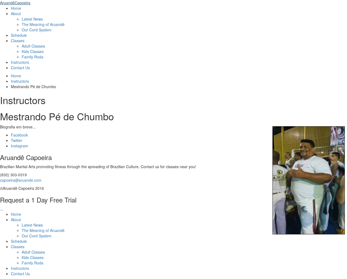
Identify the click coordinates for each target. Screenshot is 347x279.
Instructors (20, 62)
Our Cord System (37, 29)
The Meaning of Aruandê (43, 24)
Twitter (16, 140)
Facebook (19, 135)
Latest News (32, 19)
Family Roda (32, 56)
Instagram (19, 145)
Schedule (19, 35)
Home (16, 8)
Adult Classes (33, 46)
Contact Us (20, 67)
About (16, 13)
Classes (17, 40)
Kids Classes (33, 51)
